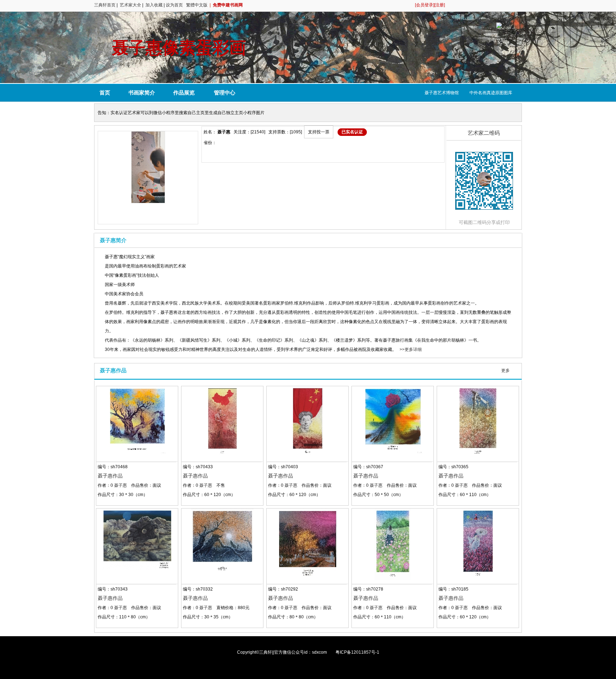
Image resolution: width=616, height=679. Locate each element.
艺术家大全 (130, 4)
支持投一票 (318, 131)
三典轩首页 (104, 4)
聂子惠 (120, 485)
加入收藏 (154, 4)
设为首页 (174, 4)
